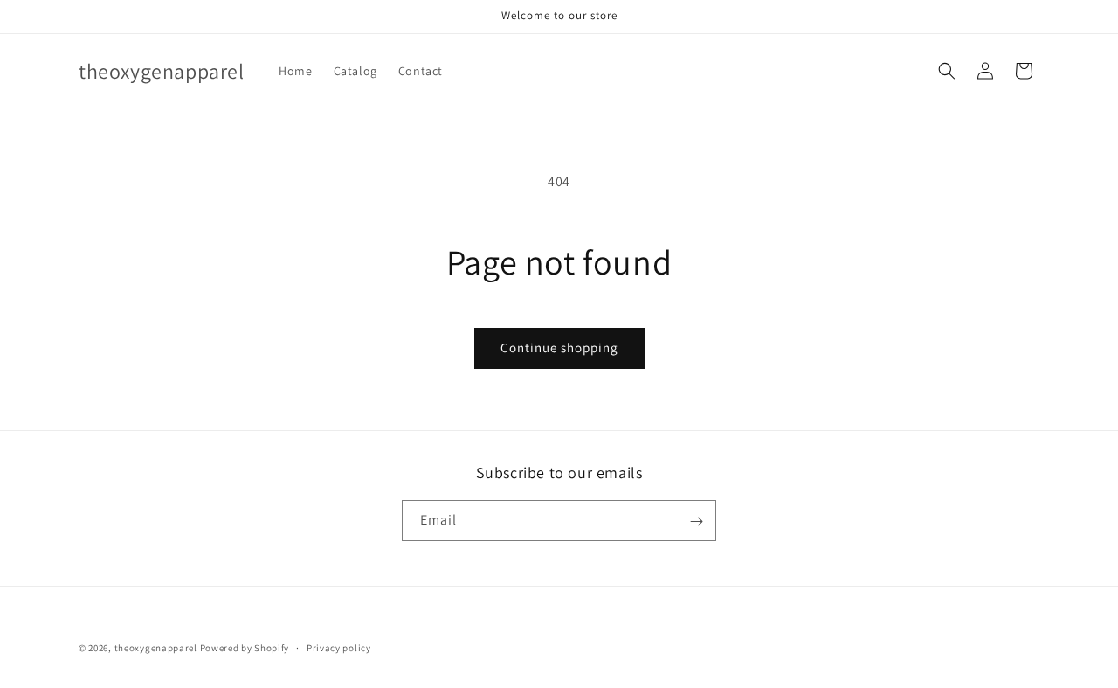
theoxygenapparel (155, 648)
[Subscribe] (696, 521)
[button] (947, 71)
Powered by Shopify (245, 648)
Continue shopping (559, 347)
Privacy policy (339, 647)
